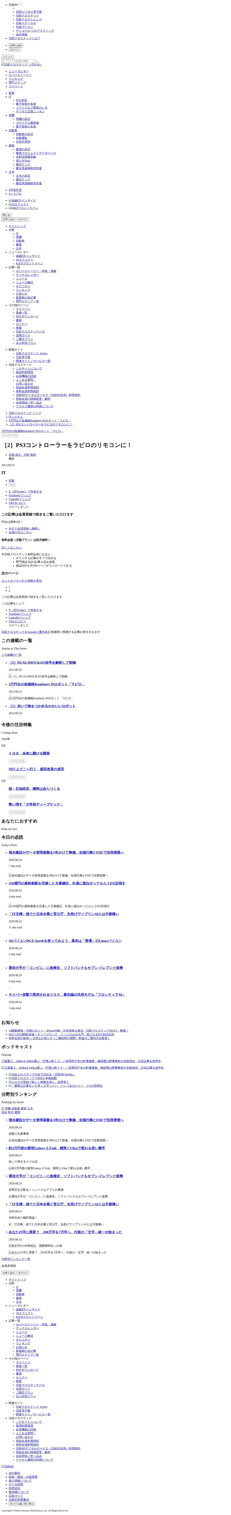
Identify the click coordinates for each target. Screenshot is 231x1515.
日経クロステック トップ (25, 413)
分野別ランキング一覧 (15, 1259)
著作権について (19, 1492)
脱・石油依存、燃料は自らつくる (34, 789)
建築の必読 (23, 149)
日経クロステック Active (31, 353)
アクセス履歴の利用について (34, 406)
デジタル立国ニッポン (30, 111)
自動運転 (21, 137)
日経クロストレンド (29, 19)
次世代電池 (23, 141)
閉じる (6, 215)
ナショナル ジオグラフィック (35, 30)
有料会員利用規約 (27, 391)
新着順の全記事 (26, 297)
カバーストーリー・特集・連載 (36, 271)
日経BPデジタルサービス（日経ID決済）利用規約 (48, 395)
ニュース (21, 278)
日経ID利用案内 (19, 1499)
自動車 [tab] (15, 1108)
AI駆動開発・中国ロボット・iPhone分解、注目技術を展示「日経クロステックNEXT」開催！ (69, 1030)
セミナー (21, 324)
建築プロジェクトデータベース (36, 153)
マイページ (16, 86)
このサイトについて (29, 368)
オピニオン (23, 286)
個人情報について (20, 1480)
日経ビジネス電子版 (29, 11)
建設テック (23, 164)
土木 (11, 171)
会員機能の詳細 (26, 376)
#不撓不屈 (15, 190)
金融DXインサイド (28, 255)
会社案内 (14, 1473)
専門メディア (17, 82)
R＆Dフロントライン (29, 263)
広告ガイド (16, 1495)
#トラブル (15, 193)
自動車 (13, 130)
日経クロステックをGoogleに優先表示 (25, 631)
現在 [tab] (4, 1112)
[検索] (37, 61)
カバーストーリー (20, 75)
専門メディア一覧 (27, 301)
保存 (12, 484)
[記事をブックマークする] (10, 674)
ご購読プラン (24, 339)
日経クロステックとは (30, 331)
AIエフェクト (24, 259)
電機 (11, 115)
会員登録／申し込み (29, 402)
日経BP (13, 4)
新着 (11, 93)
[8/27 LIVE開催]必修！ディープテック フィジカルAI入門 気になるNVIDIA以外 (61, 1034)
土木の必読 (23, 175)
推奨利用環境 (24, 372)
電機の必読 (23, 119)
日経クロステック (27, 15)
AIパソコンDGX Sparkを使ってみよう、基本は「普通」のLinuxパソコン (65, 941)
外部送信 (14, 1488)
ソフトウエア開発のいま (32, 107)
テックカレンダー (27, 274)
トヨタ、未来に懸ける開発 (29, 753)
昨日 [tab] (11, 1112)
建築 (11, 145)
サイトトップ (17, 226)
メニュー (7, 56)
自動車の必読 (24, 134)
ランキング (16, 78)
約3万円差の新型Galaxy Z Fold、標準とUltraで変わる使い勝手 (57, 1148)
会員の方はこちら (20, 532)
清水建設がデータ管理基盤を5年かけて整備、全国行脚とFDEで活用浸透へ (66, 852)
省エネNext (23, 160)
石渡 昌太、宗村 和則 (22, 454)
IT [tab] (2, 1108)
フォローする (10, 435)
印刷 (11, 480)
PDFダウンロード (27, 316)
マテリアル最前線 (27, 122)
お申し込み (16, 45)
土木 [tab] (30, 1108)
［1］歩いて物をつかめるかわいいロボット (42, 706)
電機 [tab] (8, 1108)
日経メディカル (26, 23)
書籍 (19, 320)
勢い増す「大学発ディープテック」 (36, 804)
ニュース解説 (24, 282)
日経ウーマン (24, 26)
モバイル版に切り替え (22, 1503)
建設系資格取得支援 (29, 168)
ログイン (14, 49)
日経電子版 (23, 357)
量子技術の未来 (26, 103)
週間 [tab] (17, 1112)
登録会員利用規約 (27, 387)
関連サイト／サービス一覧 (33, 360)
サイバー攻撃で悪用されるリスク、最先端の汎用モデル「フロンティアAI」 (67, 994)
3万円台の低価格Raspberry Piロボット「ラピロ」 (40, 420)
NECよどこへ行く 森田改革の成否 (36, 769)
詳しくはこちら (11, 547)
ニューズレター (19, 71)
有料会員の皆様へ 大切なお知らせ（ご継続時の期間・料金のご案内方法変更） (59, 1038)
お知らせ (21, 293)
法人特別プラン (26, 342)
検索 (19, 327)
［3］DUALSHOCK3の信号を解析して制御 (42, 662)
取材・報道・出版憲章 (23, 1476)
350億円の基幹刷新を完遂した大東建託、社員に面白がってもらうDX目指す (67, 883)
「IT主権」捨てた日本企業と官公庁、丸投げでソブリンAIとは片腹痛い (64, 914)
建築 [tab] (24, 1108)
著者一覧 (21, 312)
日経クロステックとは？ (24, 38)
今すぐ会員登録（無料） (24, 528)
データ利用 (16, 1484)
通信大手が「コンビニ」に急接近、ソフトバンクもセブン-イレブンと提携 (66, 968)
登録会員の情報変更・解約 (33, 398)
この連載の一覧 (11, 654)
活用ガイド (23, 335)
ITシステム (16, 416)
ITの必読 (21, 100)
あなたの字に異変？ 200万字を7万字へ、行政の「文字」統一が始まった (65, 1232)
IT (10, 96)
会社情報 (21, 34)
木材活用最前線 (26, 156)
